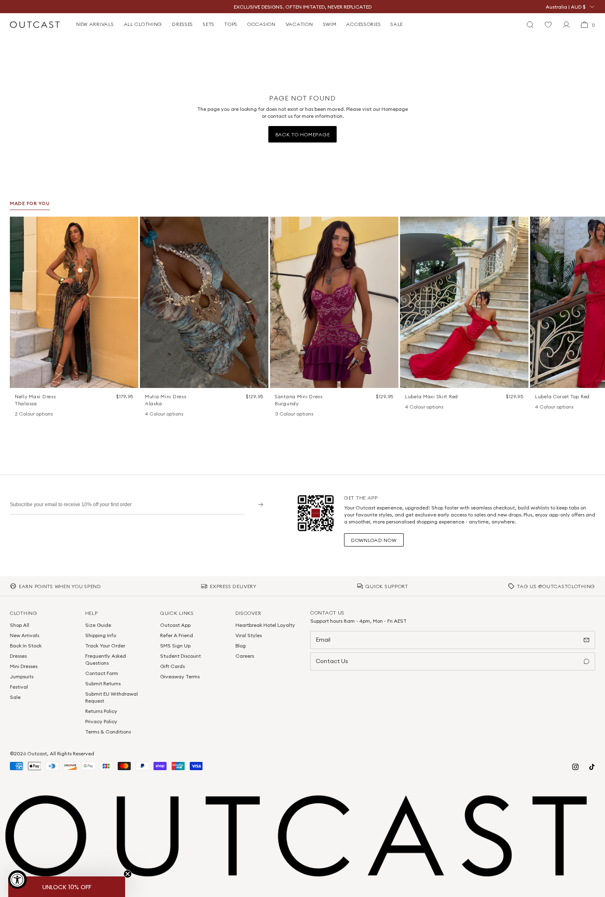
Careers (244, 656)
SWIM (330, 24)
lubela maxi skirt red (431, 396)
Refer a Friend (176, 635)
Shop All (19, 625)
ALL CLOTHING (143, 24)
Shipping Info (100, 635)
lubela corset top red (562, 396)
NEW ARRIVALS (95, 24)
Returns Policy (101, 711)
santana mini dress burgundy (299, 399)
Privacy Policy (101, 721)
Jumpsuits (21, 676)
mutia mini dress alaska (165, 399)
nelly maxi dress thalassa (35, 399)
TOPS (230, 24)
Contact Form (101, 673)
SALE (397, 24)
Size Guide (98, 625)
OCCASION (261, 24)
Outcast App (175, 625)
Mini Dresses (23, 666)
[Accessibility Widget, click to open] (17, 879)
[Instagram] (575, 767)
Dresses (18, 656)
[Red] (430, 407)
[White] (30, 414)
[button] (129, 226)
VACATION (299, 24)
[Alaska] (149, 414)
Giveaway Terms (180, 676)
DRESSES (182, 24)
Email (323, 639)
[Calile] (160, 414)
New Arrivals (24, 635)
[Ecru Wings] (170, 414)
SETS (208, 24)
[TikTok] (592, 767)
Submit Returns (103, 683)
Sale (15, 697)
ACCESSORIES (363, 24)
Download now (374, 540)
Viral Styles (248, 635)
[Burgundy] (279, 414)
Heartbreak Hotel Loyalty (265, 625)
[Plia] (181, 414)
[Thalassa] (19, 414)
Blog (240, 645)
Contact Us (332, 661)
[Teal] (300, 414)
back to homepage (302, 134)
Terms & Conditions (108, 732)
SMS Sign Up (175, 645)
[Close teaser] (127, 874)
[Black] (409, 407)
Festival (19, 687)
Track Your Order (105, 645)
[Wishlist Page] (548, 25)
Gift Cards (172, 666)
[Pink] (420, 407)
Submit (258, 504)
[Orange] (290, 414)
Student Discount (180, 656)
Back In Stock (26, 645)
